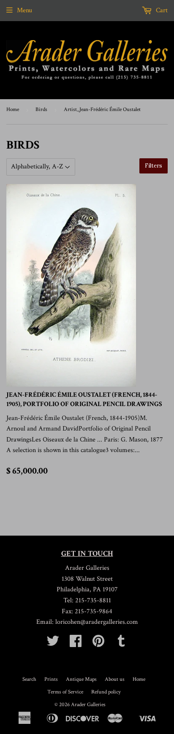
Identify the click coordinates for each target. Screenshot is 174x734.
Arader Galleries (88, 704)
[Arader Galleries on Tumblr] (121, 643)
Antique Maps (81, 679)
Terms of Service (65, 692)
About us (115, 679)
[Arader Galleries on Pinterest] (98, 643)
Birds (41, 109)
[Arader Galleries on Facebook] (75, 643)
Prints (51, 679)
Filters (153, 165)
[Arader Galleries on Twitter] (52, 643)
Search (29, 679)
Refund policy (106, 692)
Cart (161, 10)
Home (12, 109)
